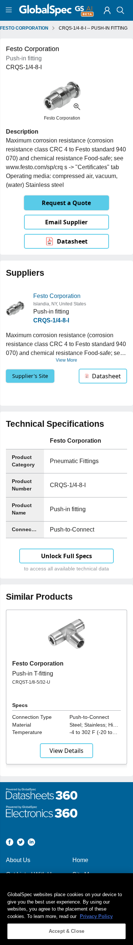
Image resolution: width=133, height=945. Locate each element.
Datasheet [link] (72, 241)
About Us (18, 860)
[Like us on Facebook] (9, 843)
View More (66, 360)
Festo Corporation (57, 296)
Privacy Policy (96, 916)
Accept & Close (66, 931)
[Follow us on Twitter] (20, 843)
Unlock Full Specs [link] (66, 556)
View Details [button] (66, 751)
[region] (66, 909)
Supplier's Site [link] (30, 375)
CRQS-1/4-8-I (51, 320)
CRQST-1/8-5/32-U (31, 682)
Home (80, 860)
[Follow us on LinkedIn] (31, 843)
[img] (107, 10)
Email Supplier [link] (66, 222)
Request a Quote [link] (66, 203)
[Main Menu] (10, 10)
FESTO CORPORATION (24, 28)
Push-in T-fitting (32, 673)
